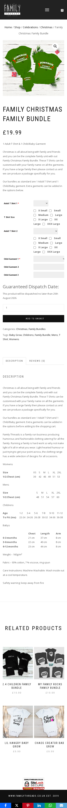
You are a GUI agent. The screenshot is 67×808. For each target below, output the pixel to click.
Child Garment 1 (12, 259)
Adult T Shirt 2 (10, 231)
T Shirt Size (9, 217)
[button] (55, 46)
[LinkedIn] (39, 805)
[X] (16, 805)
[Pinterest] (28, 805)
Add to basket (35, 318)
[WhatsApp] (50, 805)
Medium (43, 215)
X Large (43, 219)
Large (58, 215)
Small (57, 210)
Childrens (28, 335)
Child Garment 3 (11, 275)
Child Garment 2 (11, 267)
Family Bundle (42, 335)
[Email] (61, 805)
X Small (42, 210)
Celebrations (30, 27)
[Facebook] (5, 805)
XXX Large (53, 223)
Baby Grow (15, 335)
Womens (14, 339)
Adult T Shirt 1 (11, 204)
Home (8, 27)
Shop (17, 27)
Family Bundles (37, 329)
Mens (55, 335)
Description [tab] (14, 360)
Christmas (46, 27)
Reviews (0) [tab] (37, 360)
